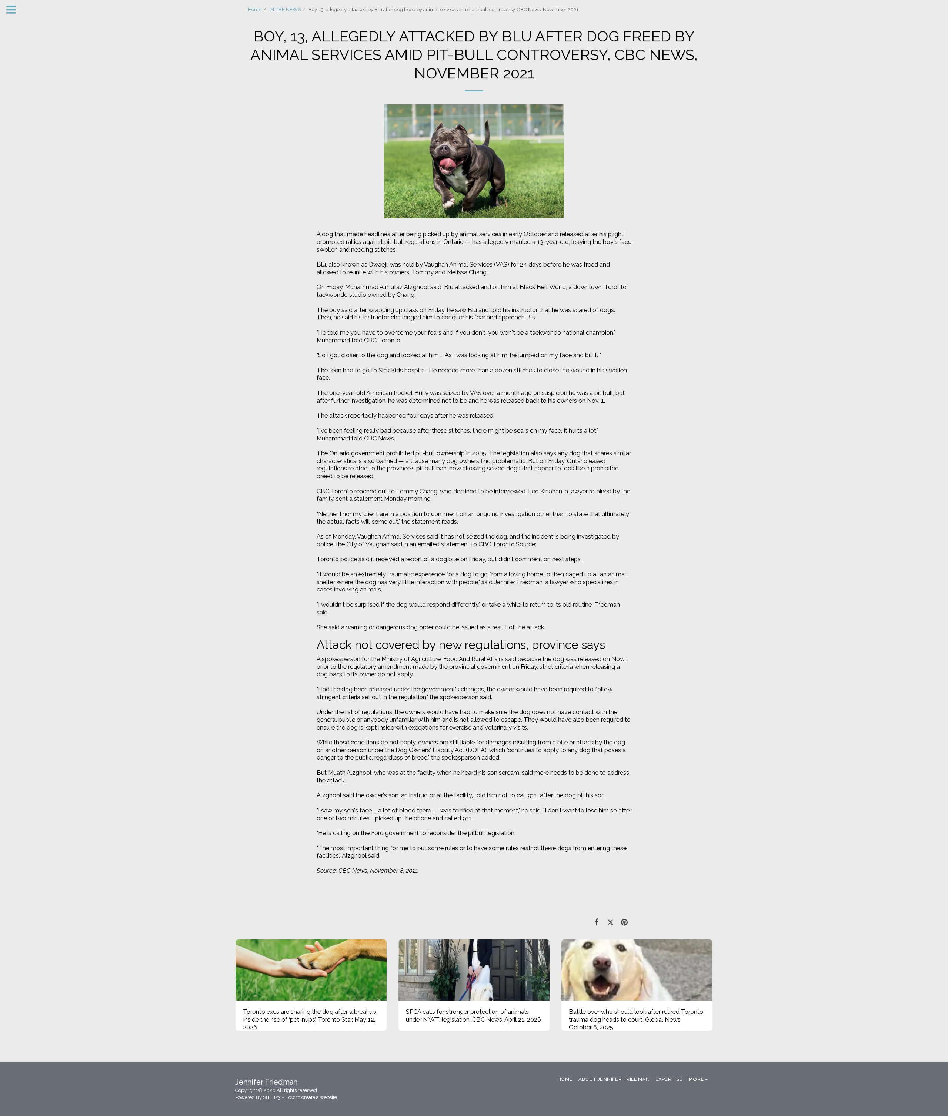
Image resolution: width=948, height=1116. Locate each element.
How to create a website (311, 1097)
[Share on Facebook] (597, 922)
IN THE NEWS (285, 9)
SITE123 (272, 1097)
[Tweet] (610, 922)
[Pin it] (624, 922)
